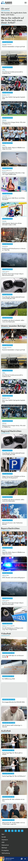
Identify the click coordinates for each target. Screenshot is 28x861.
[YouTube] (16, 831)
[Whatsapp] (6, 831)
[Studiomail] (19, 831)
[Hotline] (22, 831)
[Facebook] (9, 831)
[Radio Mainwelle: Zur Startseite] (12, 2)
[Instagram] (12, 831)
